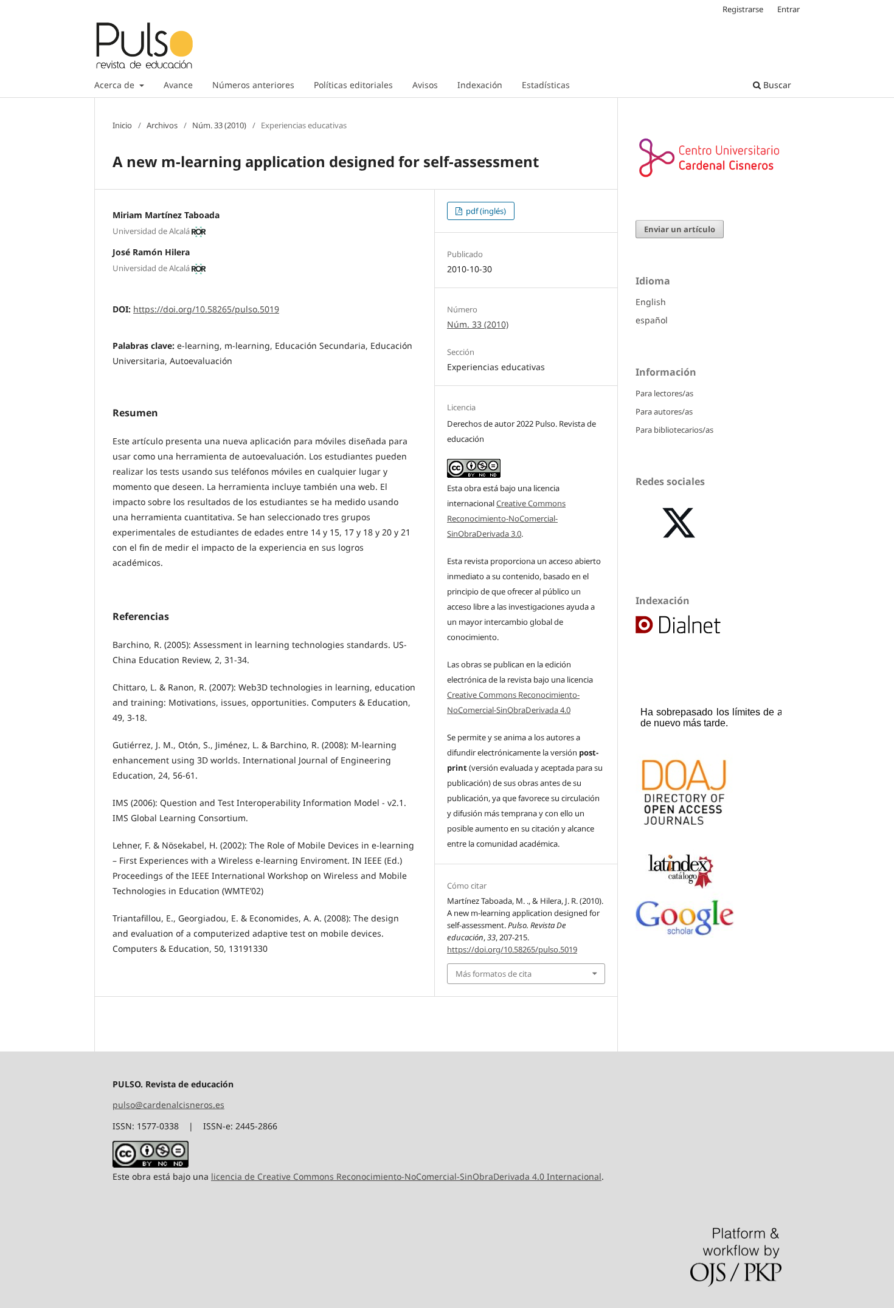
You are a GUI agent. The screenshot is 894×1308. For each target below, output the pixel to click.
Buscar (776, 85)
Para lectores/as (664, 393)
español (652, 320)
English (651, 302)
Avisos (425, 85)
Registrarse (742, 9)
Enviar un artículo (679, 229)
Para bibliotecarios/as (674, 429)
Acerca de (115, 85)
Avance (178, 85)
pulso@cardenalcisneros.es (168, 1104)
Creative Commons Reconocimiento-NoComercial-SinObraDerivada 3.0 (506, 518)
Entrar (788, 9)
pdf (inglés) (485, 210)
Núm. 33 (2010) (219, 125)
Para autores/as (664, 411)
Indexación (479, 85)
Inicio (122, 125)
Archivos (162, 125)
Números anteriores (253, 85)
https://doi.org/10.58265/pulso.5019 (206, 309)
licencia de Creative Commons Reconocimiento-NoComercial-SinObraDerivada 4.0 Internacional (406, 1176)
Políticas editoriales (353, 85)
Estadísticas (546, 85)
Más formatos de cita (494, 973)
